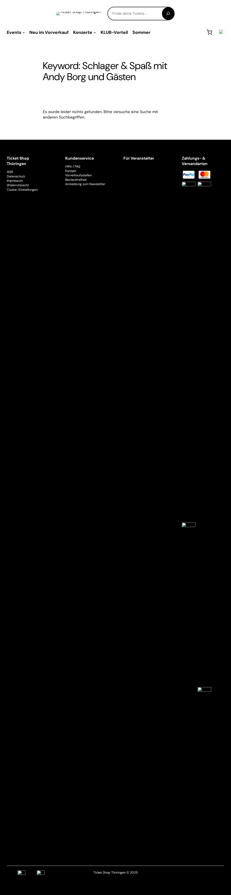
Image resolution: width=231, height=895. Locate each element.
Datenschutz (16, 176)
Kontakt (70, 171)
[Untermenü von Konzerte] (94, 32)
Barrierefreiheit (76, 180)
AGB (10, 172)
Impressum (15, 181)
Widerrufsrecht (18, 185)
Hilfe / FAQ (72, 166)
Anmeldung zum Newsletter (85, 184)
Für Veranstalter (138, 158)
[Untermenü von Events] (23, 32)
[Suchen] (168, 13)
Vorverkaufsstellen (78, 175)
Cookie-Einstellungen (22, 190)
